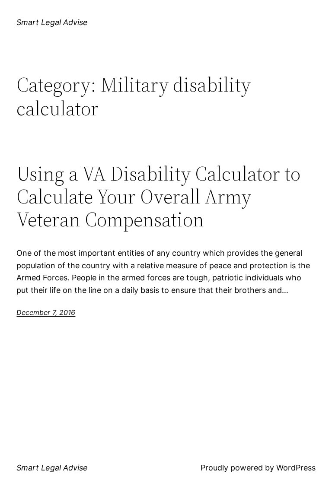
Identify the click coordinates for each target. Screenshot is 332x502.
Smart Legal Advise (52, 22)
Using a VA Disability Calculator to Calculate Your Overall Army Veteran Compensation (158, 196)
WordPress (296, 467)
